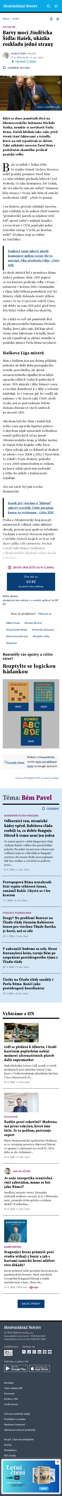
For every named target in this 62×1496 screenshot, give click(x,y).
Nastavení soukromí (14, 1424)
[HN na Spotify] (44, 1352)
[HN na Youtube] (49, 1352)
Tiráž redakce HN (13, 1388)
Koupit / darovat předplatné (19, 1439)
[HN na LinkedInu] (39, 1352)
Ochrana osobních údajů (17, 1414)
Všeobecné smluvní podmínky (19, 1430)
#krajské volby (41, 636)
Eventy (7, 1445)
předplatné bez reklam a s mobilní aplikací (27, 600)
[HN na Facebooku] (29, 1352)
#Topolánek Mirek (16, 629)
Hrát (18, 706)
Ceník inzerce (11, 1404)
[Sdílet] (51, 19)
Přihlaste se (44, 613)
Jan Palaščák (21, 1171)
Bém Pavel (37, 798)
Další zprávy (31, 1303)
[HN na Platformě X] (24, 1352)
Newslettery (10, 1450)
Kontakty (9, 1383)
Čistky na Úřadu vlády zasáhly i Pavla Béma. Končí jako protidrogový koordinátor (28, 984)
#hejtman (11, 642)
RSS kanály (10, 1455)
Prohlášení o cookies (14, 1419)
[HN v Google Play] (15, 1368)
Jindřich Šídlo (18, 53)
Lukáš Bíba (49, 107)
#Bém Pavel (13, 622)
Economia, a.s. (26, 1333)
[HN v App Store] (39, 1368)
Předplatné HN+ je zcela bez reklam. (42, 778)
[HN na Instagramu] (34, 1352)
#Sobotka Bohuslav (43, 629)
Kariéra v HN (11, 1399)
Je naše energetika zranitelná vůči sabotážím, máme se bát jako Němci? (28, 1182)
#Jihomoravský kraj (17, 636)
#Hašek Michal (33, 622)
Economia (9, 1393)
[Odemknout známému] (57, 19)
